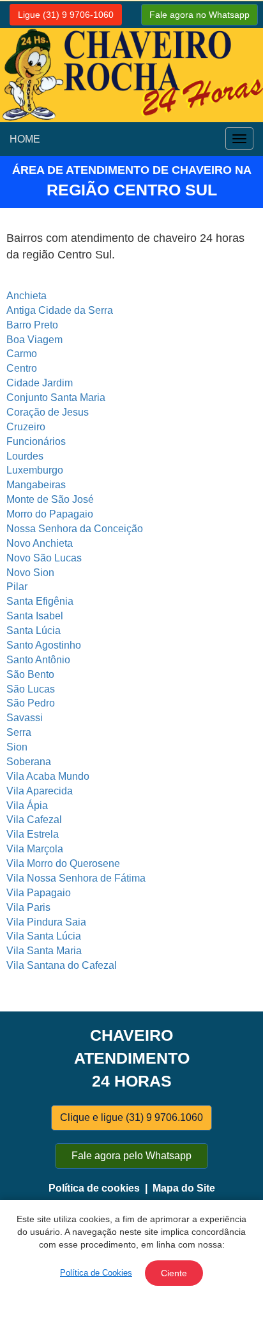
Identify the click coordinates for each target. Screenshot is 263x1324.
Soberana (28, 761)
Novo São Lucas (44, 558)
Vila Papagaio (38, 892)
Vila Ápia (27, 805)
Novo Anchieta (39, 543)
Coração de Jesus (47, 412)
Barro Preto (32, 325)
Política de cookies (94, 1188)
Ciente (174, 1273)
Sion (16, 747)
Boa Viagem (34, 339)
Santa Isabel (34, 615)
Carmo (21, 353)
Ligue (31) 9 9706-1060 (66, 15)
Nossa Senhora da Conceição (74, 528)
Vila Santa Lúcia (43, 936)
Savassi (24, 717)
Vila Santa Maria (44, 950)
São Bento (30, 674)
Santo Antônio (38, 659)
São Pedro (30, 703)
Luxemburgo (34, 470)
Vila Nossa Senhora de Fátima (76, 878)
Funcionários (36, 441)
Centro (21, 368)
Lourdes (24, 456)
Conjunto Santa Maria (55, 397)
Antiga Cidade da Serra (59, 310)
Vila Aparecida (39, 790)
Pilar (16, 586)
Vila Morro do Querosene (63, 863)
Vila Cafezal (34, 819)
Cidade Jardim (39, 382)
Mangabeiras (36, 484)
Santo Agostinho (43, 645)
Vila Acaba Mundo (47, 776)
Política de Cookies (96, 1273)
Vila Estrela (32, 834)
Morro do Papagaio (49, 514)
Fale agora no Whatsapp (199, 15)
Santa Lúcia (33, 630)
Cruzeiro (25, 426)
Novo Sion (30, 572)
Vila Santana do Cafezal (61, 965)
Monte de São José (50, 499)
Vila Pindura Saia (46, 922)
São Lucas (30, 689)
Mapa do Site (184, 1188)
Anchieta (26, 295)
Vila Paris (28, 907)
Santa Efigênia (39, 601)
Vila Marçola (34, 848)
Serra (18, 732)
